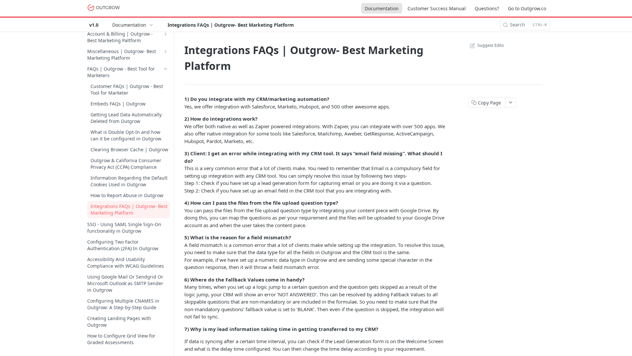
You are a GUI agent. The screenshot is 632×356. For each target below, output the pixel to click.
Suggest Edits (490, 45)
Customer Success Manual (437, 8)
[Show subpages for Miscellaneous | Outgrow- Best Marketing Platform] (165, 51)
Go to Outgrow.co (527, 8)
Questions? (487, 8)
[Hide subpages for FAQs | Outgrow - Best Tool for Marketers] (165, 69)
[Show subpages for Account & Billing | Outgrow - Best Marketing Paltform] (165, 34)
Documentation (382, 8)
